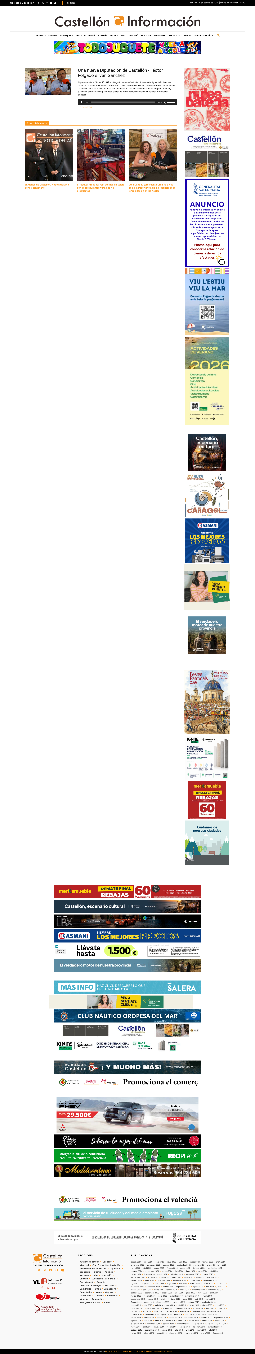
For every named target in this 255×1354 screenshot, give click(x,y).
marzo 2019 (210, 1299)
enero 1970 (205, 1333)
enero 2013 (162, 1333)
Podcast (71, 3)
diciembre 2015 (175, 1317)
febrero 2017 (171, 1311)
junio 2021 (221, 1287)
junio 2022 (159, 1283)
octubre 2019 (206, 1296)
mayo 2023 (188, 1277)
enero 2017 (184, 1311)
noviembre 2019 (192, 1296)
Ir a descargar (85, 107)
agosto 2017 (198, 1308)
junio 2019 (175, 1299)
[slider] (171, 102)
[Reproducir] (81, 102)
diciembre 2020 (198, 1290)
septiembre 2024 (152, 1271)
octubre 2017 (168, 1308)
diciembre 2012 (175, 1333)
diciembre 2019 (176, 1296)
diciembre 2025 (137, 1265)
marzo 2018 (194, 1305)
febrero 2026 (207, 1262)
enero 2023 (149, 1280)
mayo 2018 (170, 1305)
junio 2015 (159, 1321)
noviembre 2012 (191, 1333)
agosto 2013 (167, 1330)
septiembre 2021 (183, 1287)
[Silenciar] (165, 102)
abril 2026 (183, 1262)
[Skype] (62, 1270)
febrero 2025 (172, 1268)
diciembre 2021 (137, 1287)
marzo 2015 (194, 1321)
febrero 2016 (149, 1317)
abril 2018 (182, 1305)
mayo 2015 (170, 1321)
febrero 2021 (171, 1290)
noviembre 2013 (215, 1327)
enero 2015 (219, 1321)
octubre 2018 (193, 1302)
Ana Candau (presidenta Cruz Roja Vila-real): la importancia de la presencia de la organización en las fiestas (152, 187)
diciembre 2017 (137, 1308)
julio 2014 (211, 1324)
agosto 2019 (153, 1299)
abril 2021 (147, 1290)
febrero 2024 (149, 1274)
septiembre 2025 (184, 1265)
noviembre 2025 (153, 1265)
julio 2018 (148, 1305)
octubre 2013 (136, 1330)
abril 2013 (213, 1330)
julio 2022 (148, 1283)
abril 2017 (147, 1311)
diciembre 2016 (198, 1311)
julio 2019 (165, 1299)
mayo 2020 (202, 1293)
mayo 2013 (201, 1330)
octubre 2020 (136, 1293)
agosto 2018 (136, 1305)
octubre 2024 (136, 1271)
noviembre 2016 (214, 1311)
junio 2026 (159, 1262)
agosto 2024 (167, 1271)
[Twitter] (42, 3)
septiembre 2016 (151, 1314)
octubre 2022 (194, 1280)
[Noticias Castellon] (127, 21)
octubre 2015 (206, 1317)
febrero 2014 (172, 1327)
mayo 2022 (171, 1283)
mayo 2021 (135, 1290)
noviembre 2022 (179, 1280)
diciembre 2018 (162, 1302)
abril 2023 (200, 1277)
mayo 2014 (135, 1327)
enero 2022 (220, 1283)
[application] (127, 102)
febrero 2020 (149, 1296)
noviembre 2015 (191, 1317)
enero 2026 (220, 1262)
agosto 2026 (136, 1262)
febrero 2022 (207, 1283)
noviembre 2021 (153, 1287)
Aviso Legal (110, 1351)
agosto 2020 (167, 1293)
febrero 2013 (149, 1333)
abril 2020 (214, 1293)
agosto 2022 (136, 1283)
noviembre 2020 (214, 1290)
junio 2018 (159, 1305)
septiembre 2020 (152, 1293)
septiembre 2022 (210, 1280)
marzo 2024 (136, 1274)
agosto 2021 (198, 1287)
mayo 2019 (187, 1299)
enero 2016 (161, 1317)
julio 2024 (179, 1271)
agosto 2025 (198, 1265)
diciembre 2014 (137, 1324)
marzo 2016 (136, 1317)
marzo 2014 (159, 1327)
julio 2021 (210, 1287)
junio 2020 (190, 1293)
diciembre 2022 (163, 1280)
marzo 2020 (136, 1296)
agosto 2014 (198, 1324)
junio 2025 (222, 1265)
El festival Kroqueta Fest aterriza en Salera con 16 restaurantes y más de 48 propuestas (100, 187)
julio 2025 (211, 1265)
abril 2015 (182, 1321)
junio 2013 (190, 1330)
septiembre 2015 (221, 1317)
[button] (218, 35)
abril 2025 (147, 1268)
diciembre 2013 (199, 1327)
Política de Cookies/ (144, 1351)
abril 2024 (214, 1271)
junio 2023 (176, 1277)
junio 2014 (222, 1324)
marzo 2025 (159, 1268)
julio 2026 (148, 1262)
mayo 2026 (171, 1262)
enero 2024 (162, 1274)
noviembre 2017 (153, 1308)
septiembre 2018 (208, 1302)
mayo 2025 (135, 1268)
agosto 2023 (153, 1277)
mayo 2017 (135, 1311)
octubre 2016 (136, 1314)
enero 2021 (184, 1290)
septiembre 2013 (152, 1330)
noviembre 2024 (215, 1268)
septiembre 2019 (138, 1299)
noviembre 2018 (178, 1302)
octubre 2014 (168, 1324)
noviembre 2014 (153, 1324)
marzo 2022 (195, 1283)
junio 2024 (190, 1271)
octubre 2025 (168, 1265)
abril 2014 (147, 1327)
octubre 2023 (207, 1274)
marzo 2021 (159, 1290)
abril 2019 (199, 1299)
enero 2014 (185, 1327)
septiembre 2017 (183, 1308)
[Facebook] (38, 3)
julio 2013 (179, 1330)
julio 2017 (210, 1308)
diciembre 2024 (199, 1268)
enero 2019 (149, 1302)
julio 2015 (148, 1321)
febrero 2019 (136, 1302)
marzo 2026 (195, 1262)
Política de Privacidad (125, 1351)
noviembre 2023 (192, 1274)
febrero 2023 (136, 1280)
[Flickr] (56, 1270)
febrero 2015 (207, 1321)
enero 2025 (185, 1268)
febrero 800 (218, 1333)
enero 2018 (219, 1305)
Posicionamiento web (162, 1351)
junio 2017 (221, 1308)
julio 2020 (179, 1293)
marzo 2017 (159, 1311)
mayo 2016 (201, 1314)
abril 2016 (212, 1314)
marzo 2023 (212, 1277)
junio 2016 (189, 1314)
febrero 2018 (207, 1305)
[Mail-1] (55, 3)
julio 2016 (178, 1314)
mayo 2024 (202, 1271)
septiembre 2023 (138, 1277)
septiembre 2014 (184, 1324)
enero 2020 (162, 1296)
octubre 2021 (168, 1287)
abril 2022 (183, 1283)
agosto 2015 (136, 1321)
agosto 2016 (166, 1314)
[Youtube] (51, 3)
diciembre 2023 (176, 1274)
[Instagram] (47, 3)
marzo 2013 (136, 1333)
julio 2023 (165, 1277)
